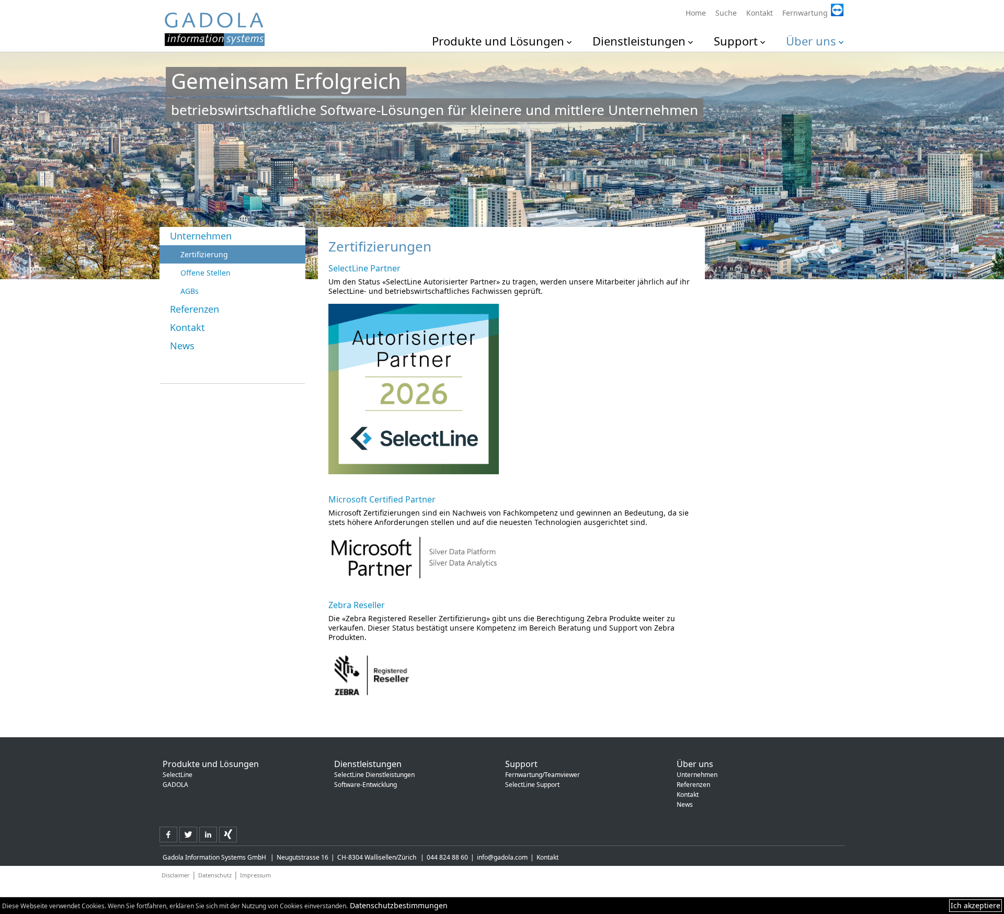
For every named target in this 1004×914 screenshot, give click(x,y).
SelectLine (177, 774)
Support (736, 41)
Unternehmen (201, 236)
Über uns (811, 41)
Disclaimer (176, 875)
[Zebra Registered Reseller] (413, 675)
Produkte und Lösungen (498, 41)
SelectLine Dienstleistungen (374, 774)
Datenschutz (215, 875)
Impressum (255, 875)
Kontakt (759, 13)
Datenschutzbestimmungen (399, 905)
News (182, 345)
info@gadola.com (502, 857)
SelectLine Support (532, 784)
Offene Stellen (205, 273)
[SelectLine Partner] (413, 389)
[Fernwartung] (811, 4)
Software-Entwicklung (365, 784)
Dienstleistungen (639, 41)
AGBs (189, 291)
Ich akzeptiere (975, 905)
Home (696, 13)
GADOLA (175, 784)
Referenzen (194, 309)
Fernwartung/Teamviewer (542, 774)
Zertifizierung (204, 254)
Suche (726, 13)
